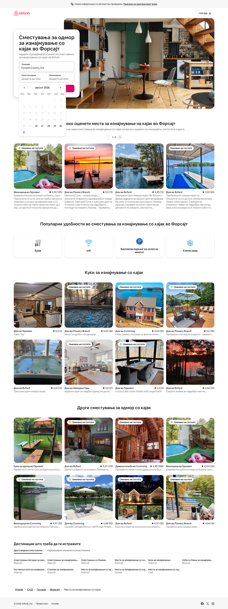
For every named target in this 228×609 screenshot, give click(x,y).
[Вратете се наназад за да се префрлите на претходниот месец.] (24, 88)
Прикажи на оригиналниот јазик (140, 4)
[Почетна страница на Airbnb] (22, 13)
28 (48, 126)
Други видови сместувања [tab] (28, 550)
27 (42, 126)
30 (60, 126)
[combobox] (46, 68)
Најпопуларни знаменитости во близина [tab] (68, 550)
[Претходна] (108, 137)
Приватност (42, 603)
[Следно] (119, 137)
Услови (55, 603)
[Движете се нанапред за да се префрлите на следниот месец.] (60, 88)
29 (54, 126)
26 (36, 126)
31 (24, 132)
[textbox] (32, 79)
